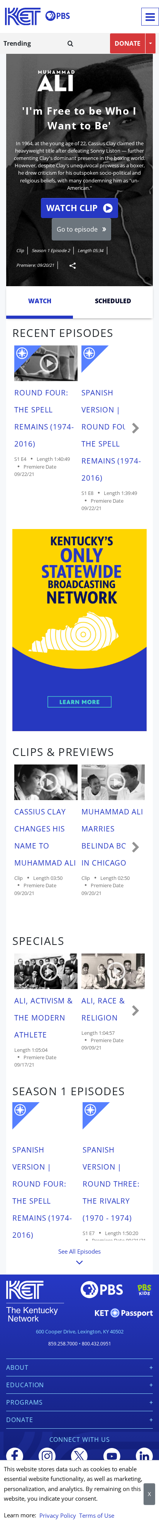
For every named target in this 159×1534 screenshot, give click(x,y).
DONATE (127, 43)
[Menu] (150, 16)
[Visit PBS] (57, 15)
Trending (17, 43)
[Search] (70, 43)
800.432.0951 (96, 1343)
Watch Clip (72, 208)
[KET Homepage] (23, 16)
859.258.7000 (63, 1343)
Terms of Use (96, 1515)
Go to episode (77, 229)
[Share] (69, 265)
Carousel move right (136, 429)
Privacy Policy (57, 1515)
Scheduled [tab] (113, 301)
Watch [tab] (39, 301)
